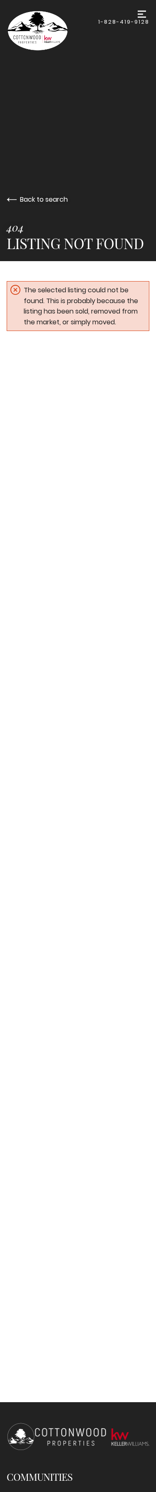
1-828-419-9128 (123, 21)
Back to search (44, 199)
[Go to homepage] (52, 31)
